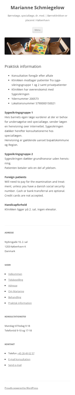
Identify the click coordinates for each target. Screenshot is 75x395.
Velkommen (15, 274)
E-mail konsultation (19, 359)
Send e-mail (15, 365)
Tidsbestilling (15, 279)
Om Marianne (16, 291)
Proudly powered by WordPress (21, 388)
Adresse (12, 285)
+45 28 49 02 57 (25, 353)
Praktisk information (20, 303)
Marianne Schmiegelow (37, 8)
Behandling (14, 297)
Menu (37, 29)
